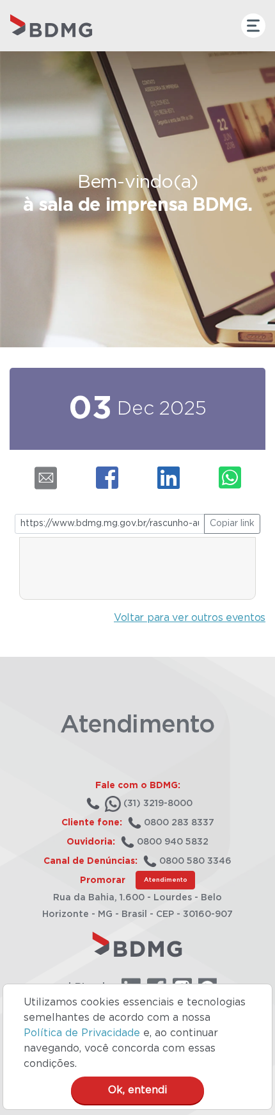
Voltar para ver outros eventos (189, 618)
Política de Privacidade (82, 1033)
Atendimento (165, 880)
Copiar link (232, 523)
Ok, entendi (137, 1090)
